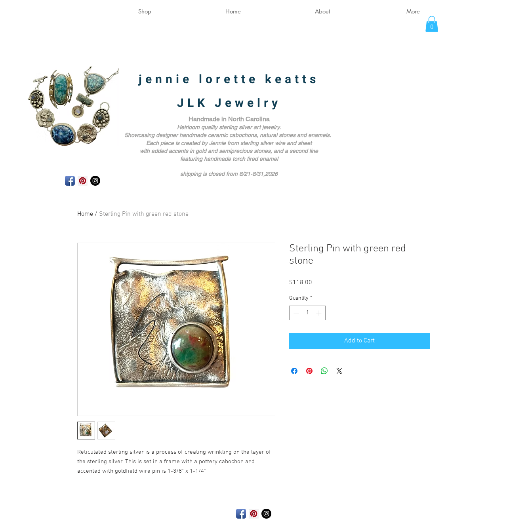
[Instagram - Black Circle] (95, 181)
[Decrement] (295, 313)
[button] (431, 24)
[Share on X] (339, 371)
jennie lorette (202, 79)
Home (85, 214)
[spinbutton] (307, 313)
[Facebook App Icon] (70, 181)
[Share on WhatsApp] (324, 371)
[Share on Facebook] (294, 371)
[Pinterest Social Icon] (83, 181)
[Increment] (319, 313)
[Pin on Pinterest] (309, 371)
